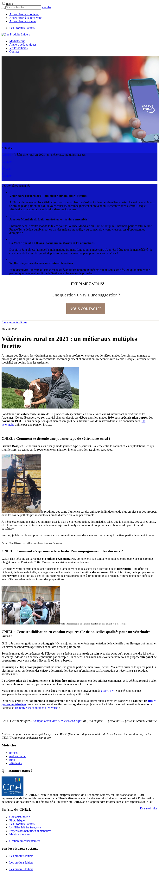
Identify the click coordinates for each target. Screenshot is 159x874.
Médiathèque (17, 41)
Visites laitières (18, 48)
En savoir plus (148, 808)
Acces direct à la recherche (25, 17)
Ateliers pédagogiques (22, 44)
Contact (14, 51)
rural (12, 759)
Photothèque (17, 820)
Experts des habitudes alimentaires (30, 831)
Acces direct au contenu (24, 14)
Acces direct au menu (22, 21)
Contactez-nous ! (19, 817)
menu (9, 3)
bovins (13, 752)
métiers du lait (17, 756)
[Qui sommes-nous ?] (12, 794)
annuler (46, 7)
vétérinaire (15, 763)
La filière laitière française (25, 827)
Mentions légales (19, 834)
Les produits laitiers (21, 856)
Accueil (6, 154)
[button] (3, 3)
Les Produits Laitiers (22, 27)
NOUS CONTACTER (86, 309)
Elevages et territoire (14, 322)
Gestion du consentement (24, 841)
